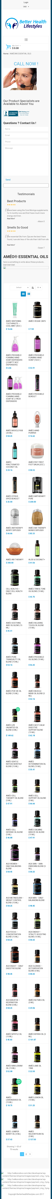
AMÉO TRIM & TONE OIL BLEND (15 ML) (37, 590)
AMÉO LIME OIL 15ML (35, 1067)
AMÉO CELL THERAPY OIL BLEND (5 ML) (14, 798)
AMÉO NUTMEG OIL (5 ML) (37, 1001)
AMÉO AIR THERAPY (14, 560)
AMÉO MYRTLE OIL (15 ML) (14, 1035)
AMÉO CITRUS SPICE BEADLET (12, 497)
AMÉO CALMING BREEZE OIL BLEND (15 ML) (36, 832)
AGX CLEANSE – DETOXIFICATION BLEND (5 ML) (36, 968)
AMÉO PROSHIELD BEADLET (36, 395)
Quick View (14, 307)
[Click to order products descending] (32, 287)
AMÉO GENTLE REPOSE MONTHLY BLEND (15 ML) (14, 764)
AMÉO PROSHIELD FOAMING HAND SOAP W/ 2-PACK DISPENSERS (13, 397)
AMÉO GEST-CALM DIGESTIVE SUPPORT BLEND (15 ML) (36, 728)
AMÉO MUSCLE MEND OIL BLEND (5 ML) (37, 693)
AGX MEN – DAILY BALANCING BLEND (37, 899)
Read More (11, 219)
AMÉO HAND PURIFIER (34, 431)
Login (26, 2)
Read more (14, 384)
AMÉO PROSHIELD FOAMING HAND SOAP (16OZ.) (36, 357)
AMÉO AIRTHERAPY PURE (37, 497)
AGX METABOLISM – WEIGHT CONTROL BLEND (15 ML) (14, 900)
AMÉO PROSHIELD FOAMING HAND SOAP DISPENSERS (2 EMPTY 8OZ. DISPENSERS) (14, 360)
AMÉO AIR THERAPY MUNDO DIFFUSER (37, 529)
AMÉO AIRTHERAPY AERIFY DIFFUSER (14, 529)
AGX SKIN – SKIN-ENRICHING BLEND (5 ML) (37, 866)
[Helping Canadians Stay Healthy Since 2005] (26, 24)
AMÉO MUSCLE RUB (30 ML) (14, 431)
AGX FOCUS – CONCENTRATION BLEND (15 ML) (13, 934)
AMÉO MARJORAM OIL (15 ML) (14, 1067)
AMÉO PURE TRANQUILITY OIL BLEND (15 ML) (13, 659)
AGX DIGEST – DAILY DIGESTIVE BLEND (14, 967)
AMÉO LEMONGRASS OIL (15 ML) (13, 1099)
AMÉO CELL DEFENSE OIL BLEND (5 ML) (14, 832)
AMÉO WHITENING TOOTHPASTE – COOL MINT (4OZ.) (13, 323)
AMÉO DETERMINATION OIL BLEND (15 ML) (37, 764)
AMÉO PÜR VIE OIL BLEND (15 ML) (13, 692)
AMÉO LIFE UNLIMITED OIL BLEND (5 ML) (12, 727)
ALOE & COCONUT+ (37, 560)
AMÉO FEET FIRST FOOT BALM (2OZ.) (37, 463)
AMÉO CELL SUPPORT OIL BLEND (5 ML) (37, 798)
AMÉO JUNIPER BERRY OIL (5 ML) (13, 1132)
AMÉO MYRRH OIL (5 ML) (37, 1035)
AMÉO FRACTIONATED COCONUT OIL (12, 464)
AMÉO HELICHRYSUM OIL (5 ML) (36, 1133)
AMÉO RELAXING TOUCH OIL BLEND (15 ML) (36, 625)
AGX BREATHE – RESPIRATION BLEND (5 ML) (13, 1002)
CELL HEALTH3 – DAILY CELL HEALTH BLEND (14, 591)
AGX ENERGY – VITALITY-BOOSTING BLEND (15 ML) (37, 934)
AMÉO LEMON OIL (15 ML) (36, 1098)
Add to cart (14, 311)
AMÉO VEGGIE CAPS (37, 321)
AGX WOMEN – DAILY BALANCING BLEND (13, 866)
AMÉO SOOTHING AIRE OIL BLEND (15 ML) (14, 625)
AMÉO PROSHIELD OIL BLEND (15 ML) (36, 658)
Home (5, 54)
